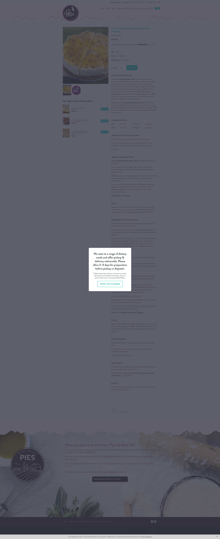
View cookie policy (147, 536)
